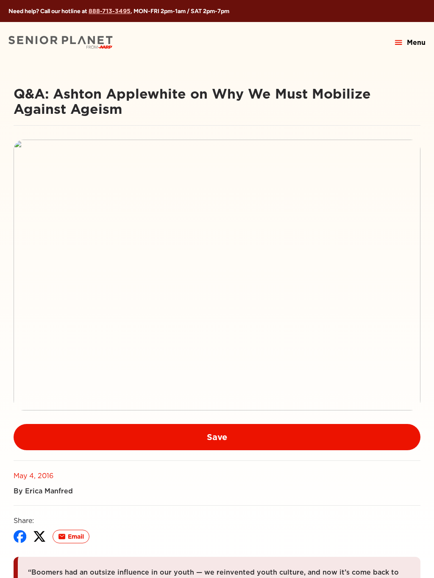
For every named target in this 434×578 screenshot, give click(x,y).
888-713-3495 (110, 11)
